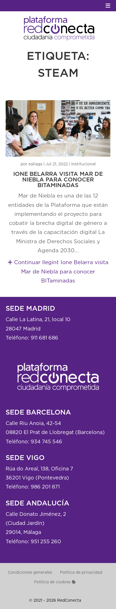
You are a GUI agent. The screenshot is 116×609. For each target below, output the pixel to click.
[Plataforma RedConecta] (58, 396)
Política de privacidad (81, 572)
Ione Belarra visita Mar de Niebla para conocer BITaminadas (58, 179)
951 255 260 (46, 541)
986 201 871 (45, 486)
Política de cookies (53, 582)
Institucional (83, 164)
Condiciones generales (30, 572)
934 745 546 (46, 441)
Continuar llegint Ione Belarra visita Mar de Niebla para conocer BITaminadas (60, 271)
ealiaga (35, 164)
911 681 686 (44, 337)
